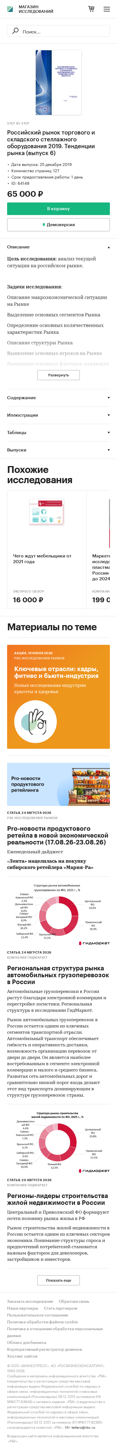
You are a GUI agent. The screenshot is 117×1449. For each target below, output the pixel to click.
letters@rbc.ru (83, 1427)
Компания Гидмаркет (27, 957)
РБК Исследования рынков (39, 658)
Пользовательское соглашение (37, 1315)
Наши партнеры (22, 1308)
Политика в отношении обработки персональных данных (55, 1332)
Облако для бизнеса (26, 1343)
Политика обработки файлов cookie (42, 1322)
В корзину (58, 208)
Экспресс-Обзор (28, 591)
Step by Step (18, 123)
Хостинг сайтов (22, 1356)
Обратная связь (74, 1302)
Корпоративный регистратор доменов (44, 1350)
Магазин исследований (36, 9)
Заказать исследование (30, 1302)
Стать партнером (60, 1308)
